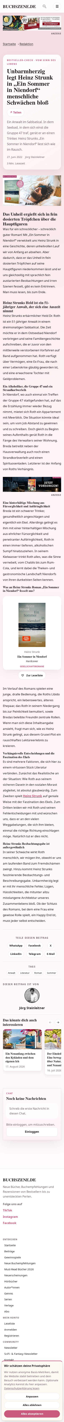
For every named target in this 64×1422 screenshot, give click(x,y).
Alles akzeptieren (32, 1413)
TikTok (7, 1210)
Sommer (51, 972)
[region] (32, 1054)
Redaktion (26, 44)
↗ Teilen (16, 112)
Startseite (9, 44)
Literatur (25, 972)
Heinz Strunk (32, 796)
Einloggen (32, 1132)
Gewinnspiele (12, 1257)
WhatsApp (15, 945)
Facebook (34, 945)
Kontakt (9, 1360)
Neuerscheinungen (15, 1275)
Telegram (35, 954)
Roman (38, 972)
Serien (8, 1299)
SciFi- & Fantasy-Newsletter (21, 1353)
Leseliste (9, 1323)
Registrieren (11, 1335)
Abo (6, 1311)
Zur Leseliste (34, 675)
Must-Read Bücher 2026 (19, 1269)
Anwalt (11, 972)
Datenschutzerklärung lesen (21, 1388)
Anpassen (32, 1396)
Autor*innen (12, 1287)
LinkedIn (16, 954)
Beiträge (9, 1251)
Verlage (9, 1305)
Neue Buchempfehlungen (20, 1263)
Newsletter (10, 1347)
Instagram (10, 1217)
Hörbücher (10, 1281)
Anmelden (10, 1329)
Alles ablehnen (32, 1405)
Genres (8, 1293)
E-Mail (51, 954)
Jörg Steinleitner (32, 1008)
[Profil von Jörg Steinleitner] (32, 995)
